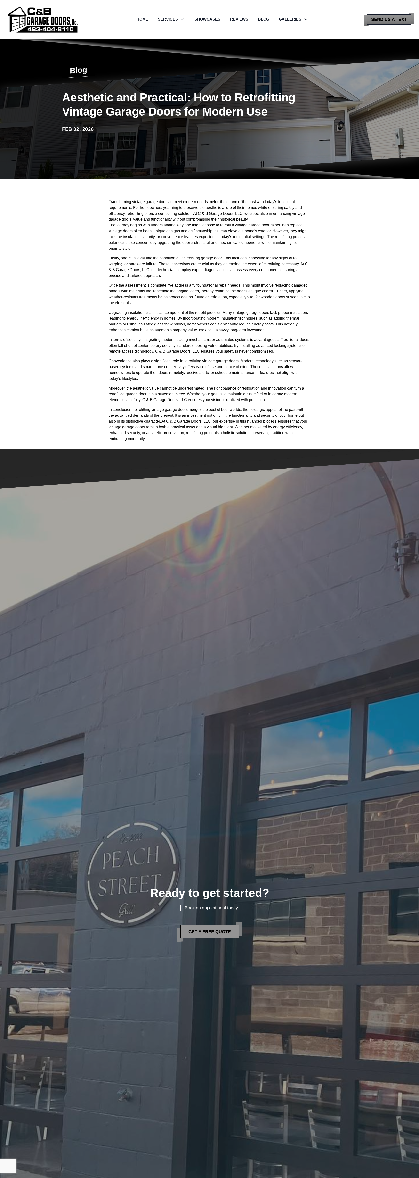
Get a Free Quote (209, 931)
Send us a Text (389, 19)
